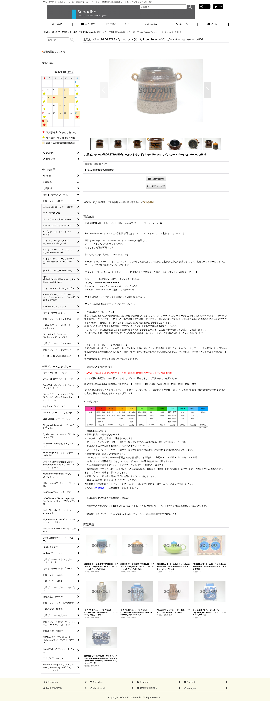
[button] (104, 90)
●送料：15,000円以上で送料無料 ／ (119, 202)
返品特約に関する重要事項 (100, 170)
